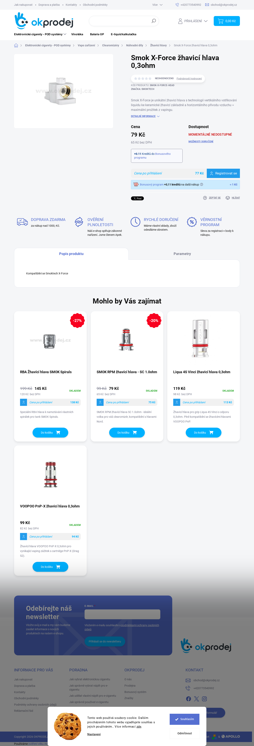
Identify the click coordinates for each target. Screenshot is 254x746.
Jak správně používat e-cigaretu (89, 702)
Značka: (142, 89)
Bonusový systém (135, 692)
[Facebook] (188, 698)
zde (139, 726)
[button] (50, 402)
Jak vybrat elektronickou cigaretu (89, 679)
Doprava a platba (49, 4)
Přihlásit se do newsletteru (105, 641)
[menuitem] (40, 34)
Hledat (154, 20)
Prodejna (130, 685)
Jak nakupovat (23, 4)
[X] (196, 698)
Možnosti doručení (201, 141)
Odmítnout (184, 733)
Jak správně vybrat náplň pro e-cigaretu (88, 687)
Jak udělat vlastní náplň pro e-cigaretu (92, 695)
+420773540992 (203, 688)
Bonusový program (152, 184)
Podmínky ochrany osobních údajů (35, 704)
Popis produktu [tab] (71, 254)
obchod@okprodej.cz (206, 680)
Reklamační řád (23, 710)
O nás (128, 679)
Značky (128, 698)
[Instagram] (204, 698)
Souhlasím (187, 719)
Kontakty (71, 4)
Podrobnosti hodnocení (189, 78)
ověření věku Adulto (40, 743)
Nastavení (94, 734)
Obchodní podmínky (95, 4)
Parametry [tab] (182, 254)
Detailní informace (143, 116)
